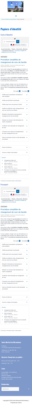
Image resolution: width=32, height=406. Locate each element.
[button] (15, 95)
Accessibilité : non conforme (9, 372)
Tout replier (16, 91)
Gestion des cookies (6, 379)
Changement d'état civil (8, 50)
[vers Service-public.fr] (18, 45)
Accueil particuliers (6, 49)
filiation (11, 70)
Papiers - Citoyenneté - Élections (20, 49)
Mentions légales (6, 375)
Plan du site (4, 374)
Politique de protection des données (11, 377)
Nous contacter (5, 352)
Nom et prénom (8, 163)
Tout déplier (25, 91)
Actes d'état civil (8, 166)
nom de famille (16, 69)
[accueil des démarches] (15, 38)
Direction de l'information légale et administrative (11, 180)
